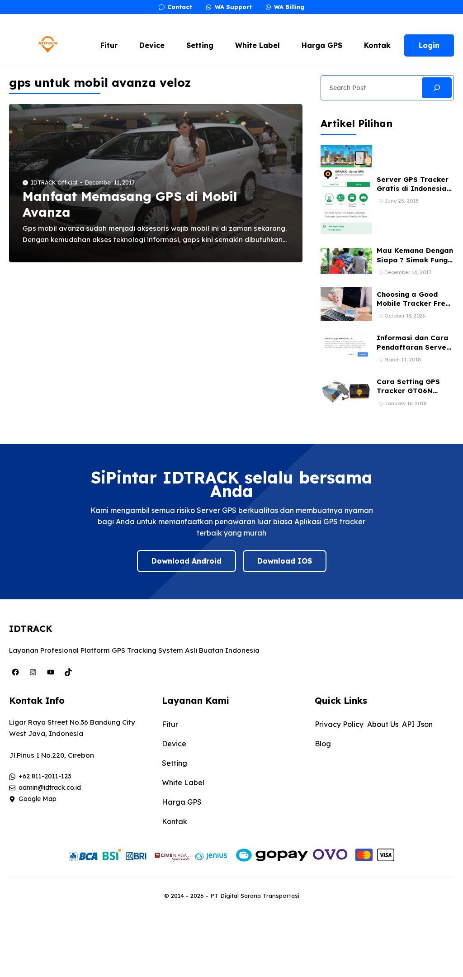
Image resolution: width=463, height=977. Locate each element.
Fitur (109, 45)
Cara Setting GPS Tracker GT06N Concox (408, 390)
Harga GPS (322, 45)
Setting (199, 45)
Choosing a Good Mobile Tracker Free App (413, 303)
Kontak (377, 45)
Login (429, 45)
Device (152, 45)
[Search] (437, 87)
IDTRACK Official (54, 182)
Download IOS (284, 560)
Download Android (186, 560)
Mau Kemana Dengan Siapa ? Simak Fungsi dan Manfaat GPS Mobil (415, 264)
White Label (257, 45)
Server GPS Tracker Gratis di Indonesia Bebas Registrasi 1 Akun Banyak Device (413, 193)
